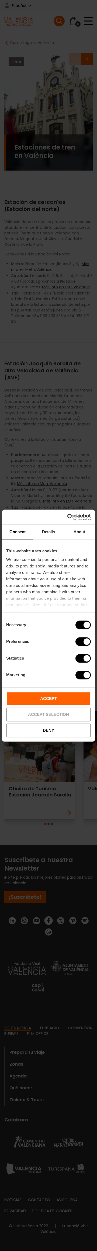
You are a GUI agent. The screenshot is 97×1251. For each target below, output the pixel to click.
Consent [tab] (17, 531)
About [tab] (79, 531)
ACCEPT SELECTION (48, 714)
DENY (48, 730)
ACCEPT (48, 698)
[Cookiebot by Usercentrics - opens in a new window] (68, 517)
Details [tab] (48, 531)
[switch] (83, 641)
